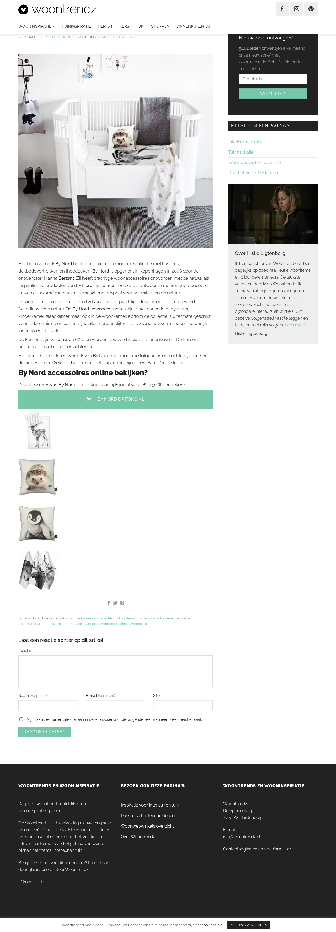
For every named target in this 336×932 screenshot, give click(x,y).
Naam (24, 695)
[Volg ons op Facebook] (282, 9)
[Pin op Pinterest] (122, 603)
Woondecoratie (141, 624)
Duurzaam (75, 624)
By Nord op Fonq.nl (121, 399)
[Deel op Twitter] (115, 603)
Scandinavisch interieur (158, 618)
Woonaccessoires (113, 624)
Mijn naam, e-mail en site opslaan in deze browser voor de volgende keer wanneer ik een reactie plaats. (115, 719)
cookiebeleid (212, 925)
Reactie (24, 650)
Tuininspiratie (76, 26)
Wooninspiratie (34, 26)
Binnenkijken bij (193, 26)
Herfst (105, 26)
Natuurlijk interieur (123, 618)
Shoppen (160, 26)
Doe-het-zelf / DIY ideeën (253, 172)
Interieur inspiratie (245, 141)
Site (156, 695)
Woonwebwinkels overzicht (254, 162)
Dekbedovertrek (52, 624)
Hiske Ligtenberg (116, 37)
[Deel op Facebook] (108, 603)
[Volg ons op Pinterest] (311, 9)
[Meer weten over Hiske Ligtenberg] (273, 213)
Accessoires (28, 624)
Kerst (125, 26)
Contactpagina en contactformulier (257, 849)
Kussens (91, 624)
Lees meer (295, 325)
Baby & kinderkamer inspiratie (83, 618)
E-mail (92, 695)
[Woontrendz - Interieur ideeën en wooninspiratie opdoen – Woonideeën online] (73, 9)
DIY (141, 26)
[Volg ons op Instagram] (296, 9)
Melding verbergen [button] (248, 925)
